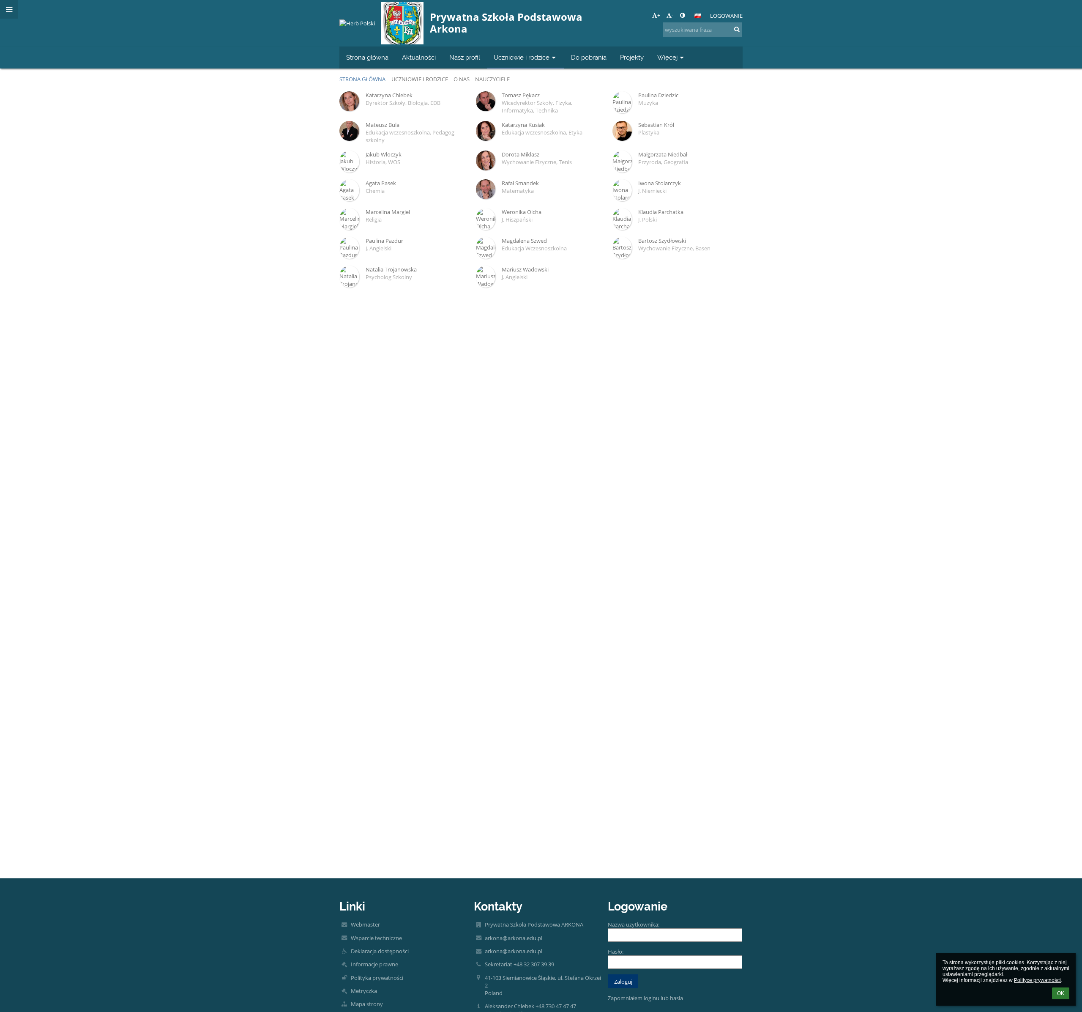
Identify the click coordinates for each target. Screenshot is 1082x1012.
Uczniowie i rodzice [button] (521, 57)
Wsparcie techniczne (376, 938)
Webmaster (365, 924)
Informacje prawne (374, 964)
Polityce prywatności (1037, 980)
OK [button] (1060, 993)
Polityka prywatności (377, 978)
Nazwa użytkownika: (633, 924)
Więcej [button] (667, 57)
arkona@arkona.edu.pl (513, 938)
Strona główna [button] (367, 57)
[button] (682, 15)
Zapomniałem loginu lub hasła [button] (645, 998)
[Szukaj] (737, 29)
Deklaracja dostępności (380, 951)
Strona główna (362, 79)
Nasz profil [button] (464, 57)
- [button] (672, 15)
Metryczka (364, 991)
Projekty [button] (632, 57)
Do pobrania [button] (589, 57)
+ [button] (658, 15)
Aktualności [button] (419, 57)
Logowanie (726, 15)
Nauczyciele (492, 79)
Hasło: (615, 951)
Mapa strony (367, 1004)
